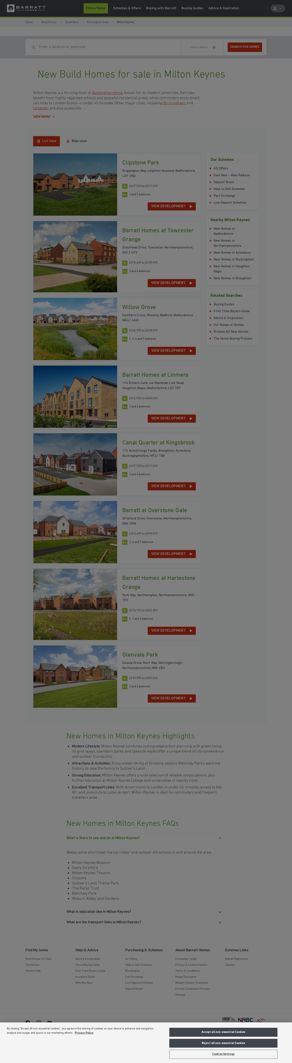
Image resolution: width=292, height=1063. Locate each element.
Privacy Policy (84, 1033)
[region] (146, 1042)
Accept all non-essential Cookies (223, 1032)
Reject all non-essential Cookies (223, 1043)
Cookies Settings (223, 1054)
